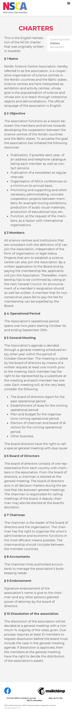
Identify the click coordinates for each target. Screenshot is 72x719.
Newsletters (57, 47)
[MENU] (68, 3)
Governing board (59, 39)
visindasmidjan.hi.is (12, 708)
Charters (55, 43)
